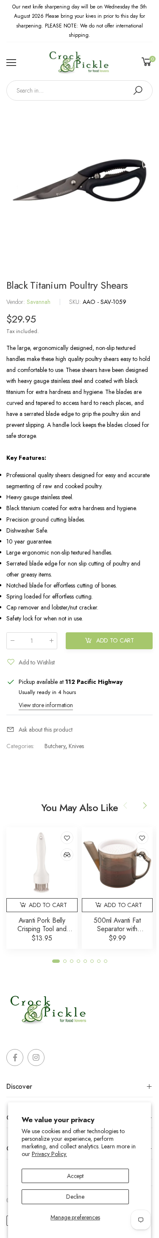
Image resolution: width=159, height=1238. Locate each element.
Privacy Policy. (49, 1154)
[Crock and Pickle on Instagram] (36, 1057)
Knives (76, 746)
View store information (46, 705)
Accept (75, 1176)
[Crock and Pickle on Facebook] (14, 1057)
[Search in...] (138, 90)
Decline (75, 1196)
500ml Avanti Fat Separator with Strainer (117, 929)
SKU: (76, 302)
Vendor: (16, 302)
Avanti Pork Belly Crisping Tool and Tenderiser (41, 929)
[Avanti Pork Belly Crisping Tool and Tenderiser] (42, 862)
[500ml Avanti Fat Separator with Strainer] (117, 862)
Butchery (55, 746)
